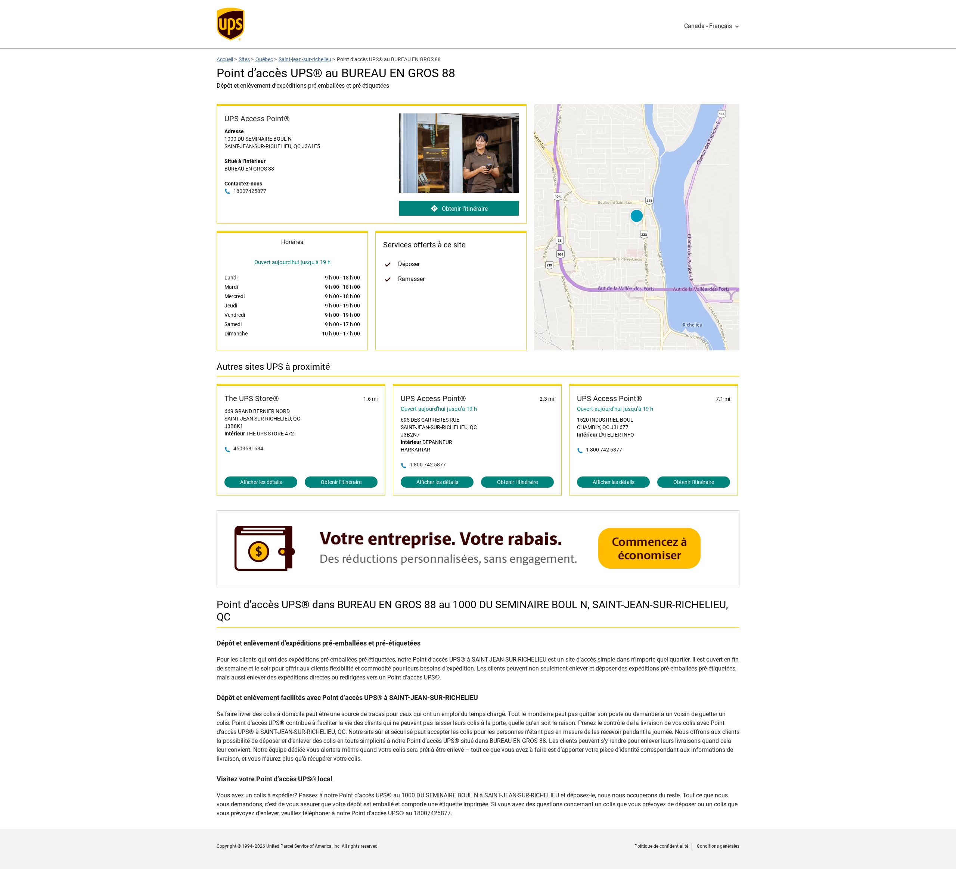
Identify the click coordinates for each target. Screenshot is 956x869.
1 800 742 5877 (428, 465)
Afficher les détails (261, 482)
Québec (264, 59)
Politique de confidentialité (661, 846)
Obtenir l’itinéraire (465, 208)
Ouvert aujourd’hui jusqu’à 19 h (439, 409)
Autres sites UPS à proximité (273, 367)
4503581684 (248, 448)
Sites (244, 59)
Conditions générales (718, 846)
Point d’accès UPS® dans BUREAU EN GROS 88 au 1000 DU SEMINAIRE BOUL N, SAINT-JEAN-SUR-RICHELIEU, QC (472, 610)
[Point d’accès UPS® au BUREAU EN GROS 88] (478, 583)
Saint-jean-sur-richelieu (305, 59)
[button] (711, 26)
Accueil (225, 59)
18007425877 (249, 191)
